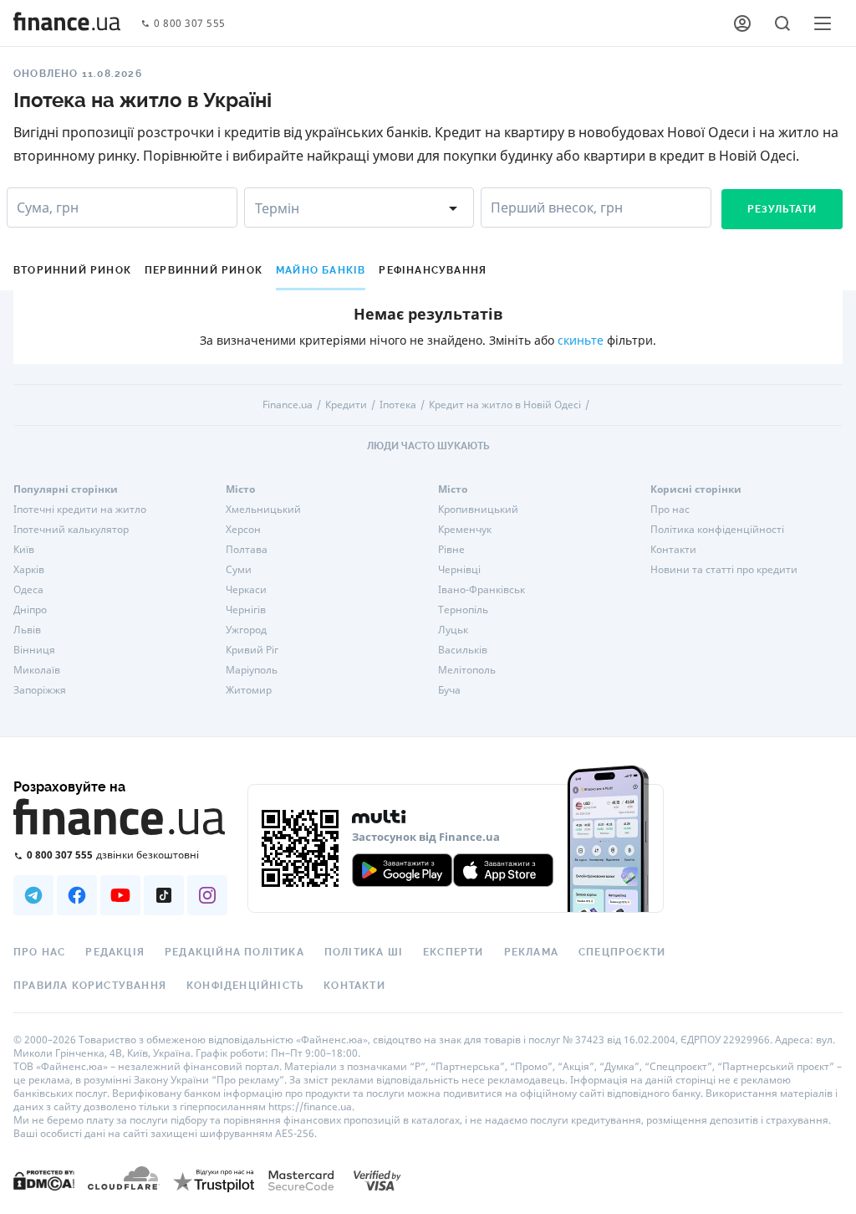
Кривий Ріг (252, 650)
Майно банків (320, 270)
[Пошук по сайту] (782, 23)
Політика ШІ (363, 952)
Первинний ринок (203, 270)
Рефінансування (433, 270)
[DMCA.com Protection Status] (43, 1180)
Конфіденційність (244, 985)
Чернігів (246, 610)
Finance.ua (287, 405)
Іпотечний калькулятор (71, 529)
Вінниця (34, 650)
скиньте (581, 340)
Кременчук (465, 529)
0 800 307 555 (190, 23)
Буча (449, 690)
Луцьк (453, 630)
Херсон (243, 529)
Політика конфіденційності (717, 529)
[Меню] (822, 23)
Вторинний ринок (72, 270)
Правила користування (89, 985)
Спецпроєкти (621, 952)
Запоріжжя (39, 690)
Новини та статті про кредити (723, 569)
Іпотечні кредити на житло (79, 509)
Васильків (462, 650)
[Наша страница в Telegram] (33, 895)
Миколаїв (36, 670)
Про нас (670, 509)
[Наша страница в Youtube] (120, 895)
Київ (23, 549)
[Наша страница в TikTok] (164, 895)
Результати (782, 209)
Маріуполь (252, 670)
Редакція (115, 952)
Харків (28, 569)
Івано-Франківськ (481, 590)
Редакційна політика (234, 952)
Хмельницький (263, 509)
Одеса (28, 590)
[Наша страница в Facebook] (77, 895)
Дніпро (30, 610)
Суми (239, 569)
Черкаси (246, 590)
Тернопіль (463, 610)
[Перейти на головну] (66, 23)
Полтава (247, 549)
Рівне (451, 549)
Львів (27, 630)
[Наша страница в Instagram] (207, 895)
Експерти (453, 952)
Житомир (249, 690)
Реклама (531, 952)
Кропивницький (478, 509)
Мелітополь (467, 670)
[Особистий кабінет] (742, 23)
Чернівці (459, 569)
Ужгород (246, 630)
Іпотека (398, 405)
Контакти (673, 549)
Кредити (346, 405)
